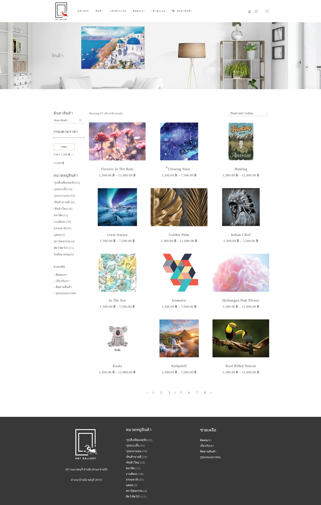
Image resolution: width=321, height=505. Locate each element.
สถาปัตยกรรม (62, 241)
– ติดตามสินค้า (63, 287)
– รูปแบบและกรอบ (65, 293)
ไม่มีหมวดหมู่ (62, 254)
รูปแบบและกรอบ (210, 457)
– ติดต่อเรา (60, 274)
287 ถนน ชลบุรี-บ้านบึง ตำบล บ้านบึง (86, 469)
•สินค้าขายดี (61, 202)
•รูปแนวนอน (61, 195)
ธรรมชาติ (60, 228)
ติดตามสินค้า (208, 451)
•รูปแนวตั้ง (60, 189)
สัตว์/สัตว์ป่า (61, 247)
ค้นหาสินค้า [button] (184, 11)
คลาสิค (58, 215)
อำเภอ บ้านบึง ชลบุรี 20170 (86, 479)
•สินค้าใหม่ (60, 208)
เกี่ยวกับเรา (207, 445)
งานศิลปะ (59, 221)
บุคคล (57, 234)
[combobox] (248, 113)
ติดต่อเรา (205, 440)
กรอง (64, 146)
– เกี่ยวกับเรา (61, 281)
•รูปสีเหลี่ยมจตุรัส (64, 182)
